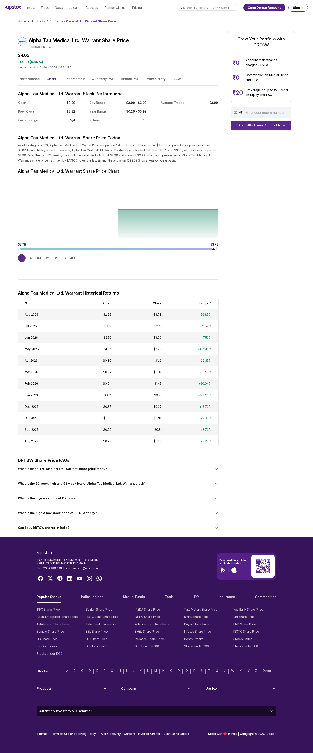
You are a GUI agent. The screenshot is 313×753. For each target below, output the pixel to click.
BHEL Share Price (147, 631)
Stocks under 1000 (50, 653)
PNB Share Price (244, 624)
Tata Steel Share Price (101, 624)
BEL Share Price (97, 631)
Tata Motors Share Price (201, 609)
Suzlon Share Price (99, 609)
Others (267, 670)
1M (39, 258)
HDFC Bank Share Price (102, 617)
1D (21, 258)
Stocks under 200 (196, 646)
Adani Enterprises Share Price (57, 617)
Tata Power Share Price (53, 624)
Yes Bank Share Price (248, 609)
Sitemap (42, 734)
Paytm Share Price (197, 624)
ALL (73, 258)
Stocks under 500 (245, 646)
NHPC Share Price (147, 617)
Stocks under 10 (244, 639)
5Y (64, 258)
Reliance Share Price (149, 639)
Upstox (271, 734)
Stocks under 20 (48, 646)
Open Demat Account (264, 7)
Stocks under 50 (97, 646)
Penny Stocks (193, 639)
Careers (129, 734)
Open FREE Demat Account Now (261, 125)
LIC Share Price (47, 639)
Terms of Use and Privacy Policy (73, 734)
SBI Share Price (244, 617)
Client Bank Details (176, 734)
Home (22, 21)
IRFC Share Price (48, 609)
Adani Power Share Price (152, 624)
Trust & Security (110, 734)
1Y (47, 258)
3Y (56, 258)
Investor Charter (149, 734)
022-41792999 (52, 568)
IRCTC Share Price (246, 631)
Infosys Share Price (197, 631)
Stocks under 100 (147, 646)
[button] (29, 79)
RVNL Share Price (196, 617)
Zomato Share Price (50, 631)
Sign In (298, 7)
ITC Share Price (97, 639)
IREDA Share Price (147, 609)
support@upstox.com (86, 568)
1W (30, 258)
